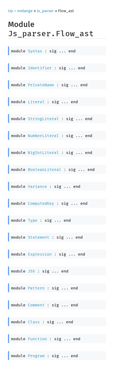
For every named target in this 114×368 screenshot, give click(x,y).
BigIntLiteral (43, 152)
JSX (31, 271)
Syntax (35, 51)
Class (34, 322)
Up (10, 10)
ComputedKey (41, 203)
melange (25, 10)
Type (32, 220)
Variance (37, 186)
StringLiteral (43, 118)
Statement (38, 237)
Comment (36, 305)
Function (37, 339)
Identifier (40, 68)
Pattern (36, 288)
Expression (40, 254)
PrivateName (41, 85)
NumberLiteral (43, 135)
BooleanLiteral (44, 169)
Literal (36, 101)
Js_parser (45, 10)
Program (36, 355)
